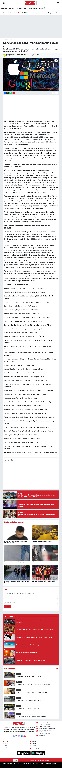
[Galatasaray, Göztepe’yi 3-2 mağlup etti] (45, 572)
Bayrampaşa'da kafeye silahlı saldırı (42, 541)
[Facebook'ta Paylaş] (5, 93)
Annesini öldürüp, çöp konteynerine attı (30, 676)
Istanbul (13, 40)
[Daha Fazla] (14, 93)
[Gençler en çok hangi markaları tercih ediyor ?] (31, 74)
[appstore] (24, 753)
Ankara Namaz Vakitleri (45, 726)
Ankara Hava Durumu (44, 724)
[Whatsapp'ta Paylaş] (10, 93)
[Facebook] (13, 736)
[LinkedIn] (22, 736)
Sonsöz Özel (43, 8)
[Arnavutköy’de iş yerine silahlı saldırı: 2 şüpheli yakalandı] (17, 532)
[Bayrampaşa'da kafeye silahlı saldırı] (45, 532)
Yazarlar (19, 8)
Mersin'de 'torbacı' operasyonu (27, 708)
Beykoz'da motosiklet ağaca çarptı (28, 700)
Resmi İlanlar (33, 8)
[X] (16, 736)
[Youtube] (24, 736)
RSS (16, 760)
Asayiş (18, 673)
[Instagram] (19, 736)
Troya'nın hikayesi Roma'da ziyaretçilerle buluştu (32, 692)
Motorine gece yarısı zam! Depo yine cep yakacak (33, 684)
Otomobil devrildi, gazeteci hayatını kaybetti (31, 716)
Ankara (18, 689)
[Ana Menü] (4, 3)
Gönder (7, 607)
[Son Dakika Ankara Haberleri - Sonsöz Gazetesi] (31, 3)
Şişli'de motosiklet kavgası (39, 562)
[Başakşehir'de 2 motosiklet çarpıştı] (17, 553)
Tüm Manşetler (43, 732)
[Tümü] (57, 668)
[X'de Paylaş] (7, 93)
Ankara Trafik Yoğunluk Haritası (47, 728)
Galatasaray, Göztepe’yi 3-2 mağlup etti (43, 581)
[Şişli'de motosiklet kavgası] (45, 553)
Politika (34, 745)
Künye (6, 741)
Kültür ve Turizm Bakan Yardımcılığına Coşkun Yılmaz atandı (40, 13)
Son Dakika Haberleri (44, 733)
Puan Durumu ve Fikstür (45, 730)
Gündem (11, 8)
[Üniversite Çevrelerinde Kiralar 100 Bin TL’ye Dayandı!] (17, 572)
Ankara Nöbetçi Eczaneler (45, 722)
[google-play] (38, 753)
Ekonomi (4, 8)
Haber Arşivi (42, 735)
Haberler (5, 40)
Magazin (7, 747)
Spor (25, 8)
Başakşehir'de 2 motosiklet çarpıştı (14, 562)
